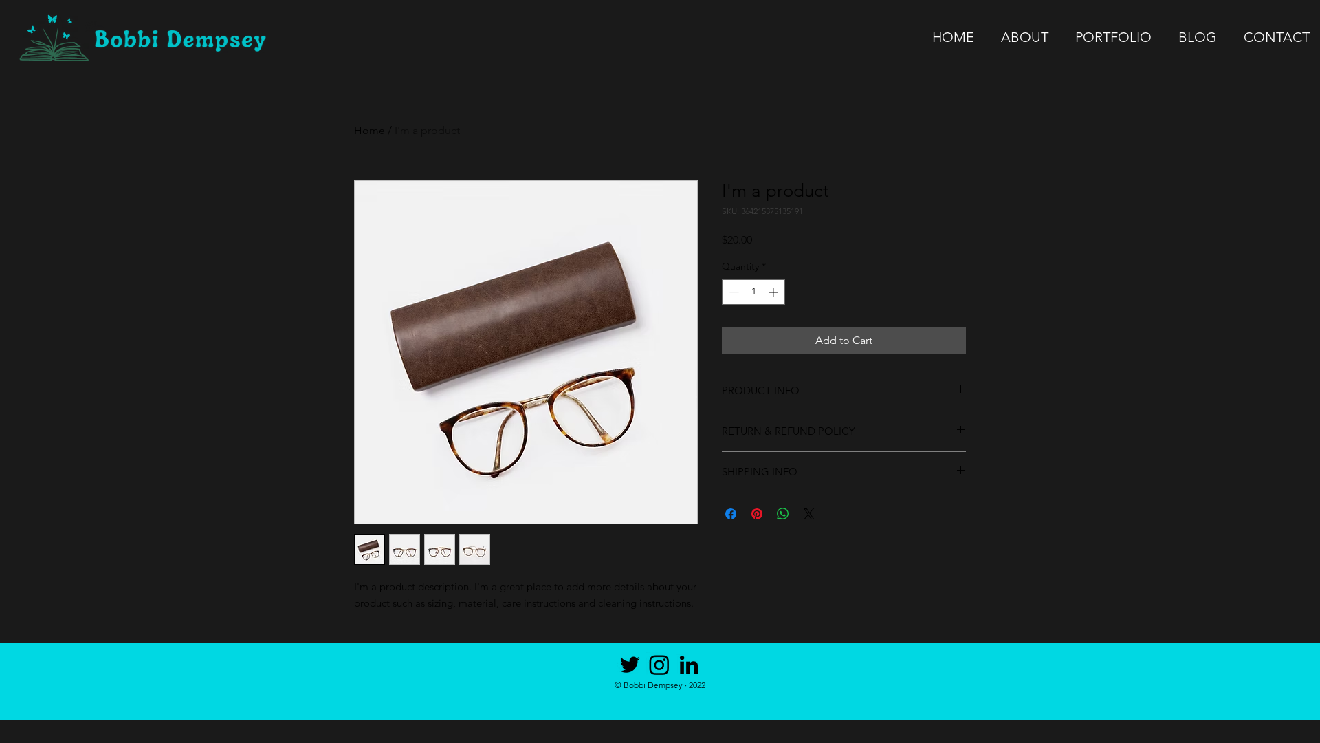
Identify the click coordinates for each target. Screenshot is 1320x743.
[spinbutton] (753, 292)
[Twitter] (630, 665)
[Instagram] (659, 665)
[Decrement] (732, 292)
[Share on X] (809, 514)
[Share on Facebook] (731, 514)
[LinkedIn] (689, 665)
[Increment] (774, 292)
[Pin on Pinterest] (757, 514)
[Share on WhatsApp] (783, 514)
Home (369, 130)
